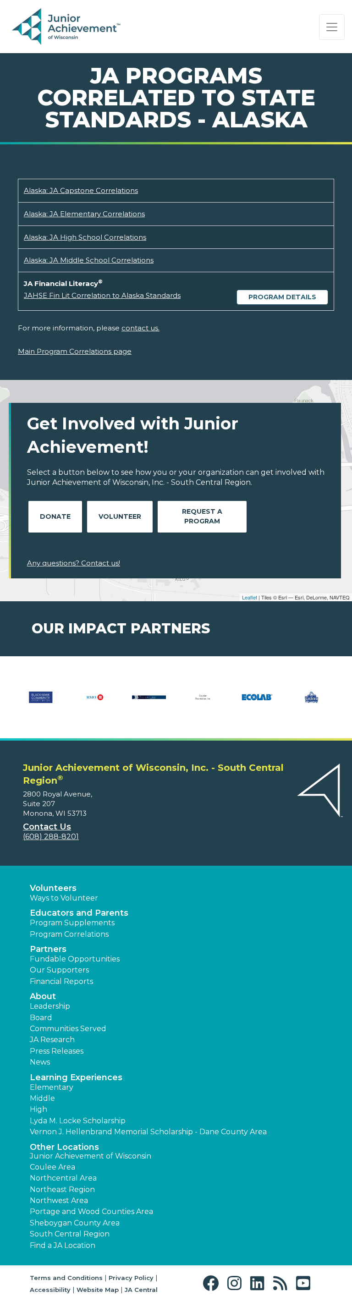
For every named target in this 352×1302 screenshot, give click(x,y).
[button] (213, 1283)
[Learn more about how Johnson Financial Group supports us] (234, 703)
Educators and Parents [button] (79, 913)
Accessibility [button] (50, 1289)
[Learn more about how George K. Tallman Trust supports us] (126, 703)
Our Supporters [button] (59, 970)
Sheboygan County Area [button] (75, 1223)
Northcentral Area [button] (63, 1178)
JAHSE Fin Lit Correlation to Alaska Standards (102, 295)
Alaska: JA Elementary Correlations (84, 213)
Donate (55, 516)
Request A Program (202, 516)
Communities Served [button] (68, 1028)
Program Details (282, 297)
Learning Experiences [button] (76, 1077)
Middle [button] (42, 1098)
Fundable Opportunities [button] (75, 959)
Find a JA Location (62, 1245)
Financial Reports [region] (61, 981)
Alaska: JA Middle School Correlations (89, 260)
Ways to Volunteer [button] (64, 898)
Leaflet (249, 597)
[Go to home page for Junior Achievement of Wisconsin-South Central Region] (67, 27)
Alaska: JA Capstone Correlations (81, 190)
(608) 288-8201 (51, 836)
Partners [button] (48, 949)
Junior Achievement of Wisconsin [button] (90, 1156)
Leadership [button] (50, 1006)
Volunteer (120, 516)
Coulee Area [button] (52, 1167)
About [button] (43, 996)
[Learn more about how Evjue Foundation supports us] (72, 703)
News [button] (40, 1062)
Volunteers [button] (53, 888)
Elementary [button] (51, 1087)
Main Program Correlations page (75, 351)
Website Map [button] (98, 1289)
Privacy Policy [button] (131, 1277)
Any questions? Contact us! (73, 563)
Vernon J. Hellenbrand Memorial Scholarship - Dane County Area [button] (148, 1131)
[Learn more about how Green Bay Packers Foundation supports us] (180, 703)
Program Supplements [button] (72, 922)
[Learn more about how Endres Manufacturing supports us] (32, 703)
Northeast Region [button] (62, 1189)
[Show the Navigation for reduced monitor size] (332, 27)
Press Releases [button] (56, 1051)
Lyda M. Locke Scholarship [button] (78, 1120)
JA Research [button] (52, 1039)
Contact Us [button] (47, 827)
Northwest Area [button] (59, 1200)
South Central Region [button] (70, 1234)
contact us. (140, 328)
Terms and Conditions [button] (66, 1277)
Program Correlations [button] (69, 934)
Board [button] (41, 1017)
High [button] (38, 1109)
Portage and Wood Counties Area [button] (91, 1211)
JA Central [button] (141, 1289)
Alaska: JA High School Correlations (85, 237)
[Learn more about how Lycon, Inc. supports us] (289, 703)
